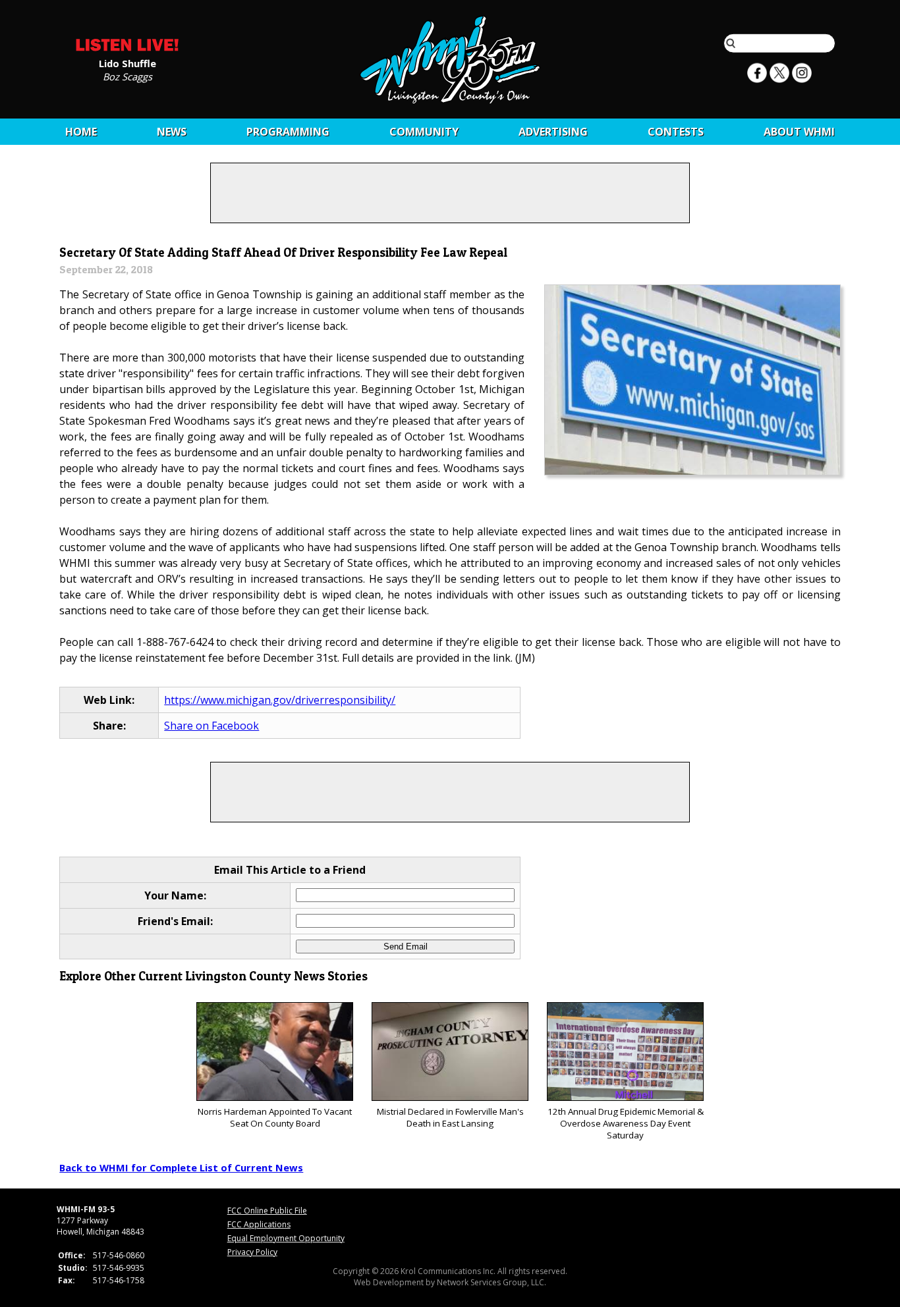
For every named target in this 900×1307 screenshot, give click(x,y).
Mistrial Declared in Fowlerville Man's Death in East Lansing (450, 1117)
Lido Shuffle (127, 62)
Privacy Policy (252, 1252)
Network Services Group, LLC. (491, 1282)
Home (81, 131)
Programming (287, 131)
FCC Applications (259, 1224)
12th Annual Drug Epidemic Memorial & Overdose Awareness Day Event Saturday (626, 1123)
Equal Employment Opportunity (286, 1238)
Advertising (553, 131)
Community (424, 131)
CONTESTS (676, 131)
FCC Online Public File (267, 1210)
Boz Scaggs (127, 75)
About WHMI (799, 131)
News (171, 131)
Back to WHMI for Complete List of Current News (181, 1167)
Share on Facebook (211, 725)
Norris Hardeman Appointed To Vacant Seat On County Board (275, 1117)
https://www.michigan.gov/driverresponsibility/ (279, 700)
